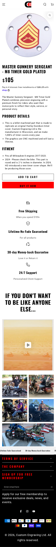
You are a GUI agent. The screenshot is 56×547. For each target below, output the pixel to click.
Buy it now (28, 186)
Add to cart (28, 177)
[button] (45, 4)
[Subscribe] (52, 487)
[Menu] (3, 4)
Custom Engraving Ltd (31, 535)
